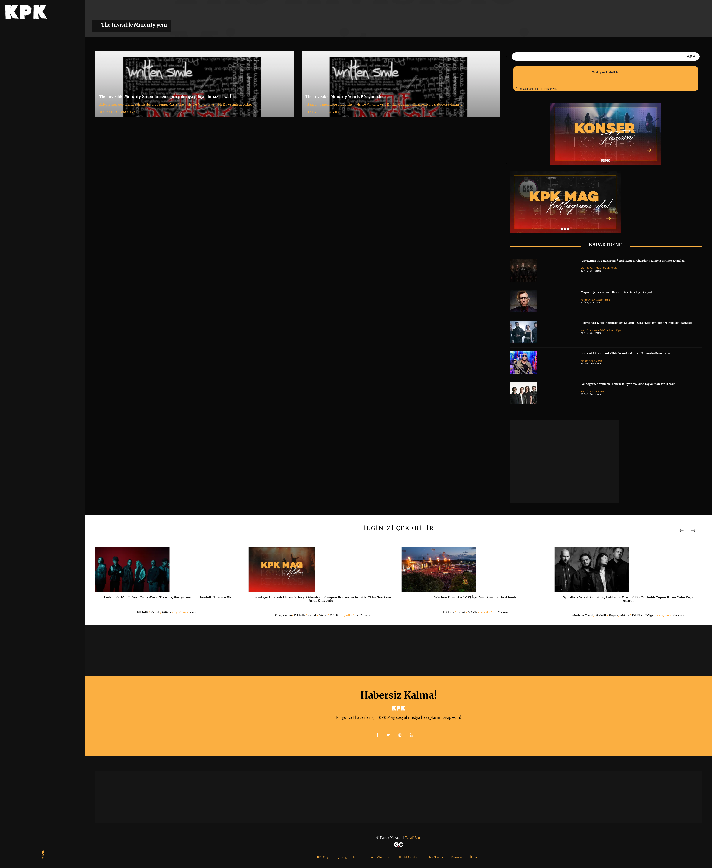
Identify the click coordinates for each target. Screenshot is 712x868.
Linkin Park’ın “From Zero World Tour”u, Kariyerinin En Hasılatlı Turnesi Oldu (169, 597)
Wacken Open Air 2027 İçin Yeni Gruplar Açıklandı (475, 597)
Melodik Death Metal (591, 268)
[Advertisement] (564, 461)
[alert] (605, 89)
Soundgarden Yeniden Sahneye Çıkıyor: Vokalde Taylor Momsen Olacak (628, 384)
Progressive (283, 615)
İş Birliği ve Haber (348, 857)
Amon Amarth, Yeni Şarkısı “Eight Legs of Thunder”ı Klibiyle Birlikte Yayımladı (633, 260)
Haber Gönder (434, 857)
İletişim (475, 857)
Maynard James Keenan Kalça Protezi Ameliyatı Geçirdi (617, 292)
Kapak (606, 268)
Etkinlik (585, 330)
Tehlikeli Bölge (613, 330)
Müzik (614, 268)
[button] (681, 530)
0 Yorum (195, 612)
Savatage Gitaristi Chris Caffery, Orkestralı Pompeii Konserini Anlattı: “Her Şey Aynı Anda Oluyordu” (322, 599)
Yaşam (606, 300)
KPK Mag (323, 857)
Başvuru (456, 857)
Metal (591, 300)
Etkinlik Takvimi (378, 857)
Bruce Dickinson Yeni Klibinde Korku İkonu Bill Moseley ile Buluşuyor (627, 353)
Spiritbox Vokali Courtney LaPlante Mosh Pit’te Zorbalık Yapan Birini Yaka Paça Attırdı (628, 599)
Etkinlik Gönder (407, 857)
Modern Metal (582, 615)
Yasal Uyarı (413, 837)
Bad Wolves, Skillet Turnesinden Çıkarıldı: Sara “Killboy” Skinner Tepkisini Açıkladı (636, 323)
